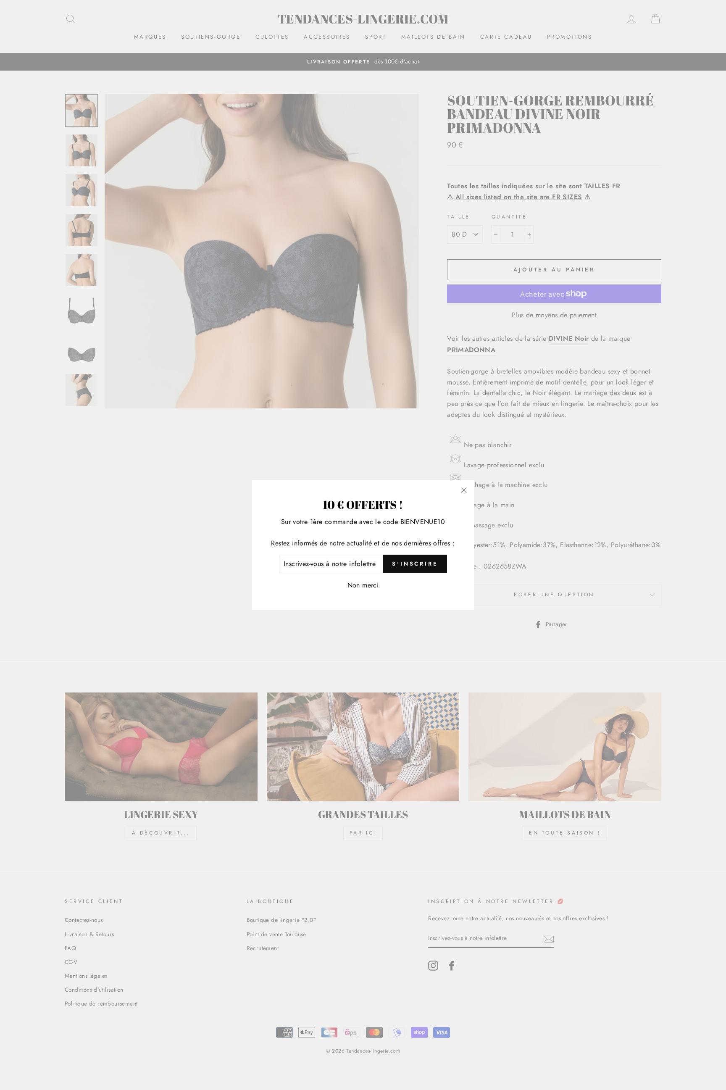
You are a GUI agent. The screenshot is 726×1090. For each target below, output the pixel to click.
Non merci (363, 585)
